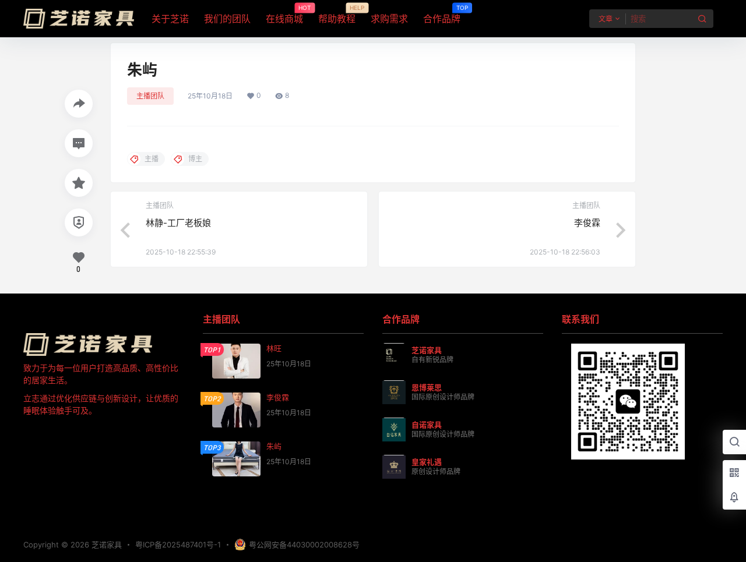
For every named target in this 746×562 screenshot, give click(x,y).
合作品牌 (441, 14)
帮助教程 (337, 14)
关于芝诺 (170, 18)
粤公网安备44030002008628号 (304, 544)
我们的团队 (227, 18)
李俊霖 (587, 222)
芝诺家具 (105, 544)
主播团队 (150, 95)
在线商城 (284, 14)
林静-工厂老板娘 (178, 222)
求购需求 (389, 18)
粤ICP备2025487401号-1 (178, 544)
